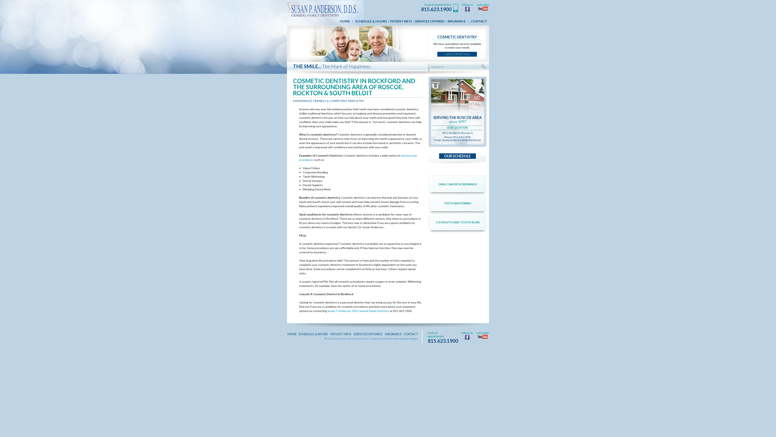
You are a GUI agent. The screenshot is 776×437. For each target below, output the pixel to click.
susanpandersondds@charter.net (461, 140)
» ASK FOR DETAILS (457, 54)
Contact (479, 21)
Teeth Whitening (457, 203)
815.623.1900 (436, 9)
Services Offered (430, 21)
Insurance (457, 21)
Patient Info (401, 21)
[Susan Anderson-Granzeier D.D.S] (322, 9)
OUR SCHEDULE (457, 156)
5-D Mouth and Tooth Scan (458, 222)
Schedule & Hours (371, 21)
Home (345, 21)
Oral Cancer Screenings (457, 184)
